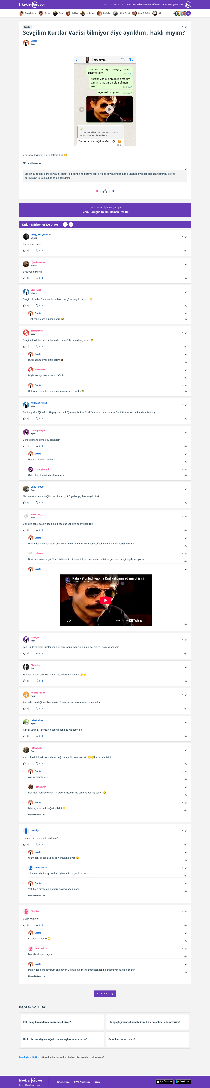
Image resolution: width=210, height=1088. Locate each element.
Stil (159, 13)
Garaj (60, 13)
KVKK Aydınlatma (82, 1082)
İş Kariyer (90, 13)
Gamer (47, 13)
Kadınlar (106, 13)
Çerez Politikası (63, 1082)
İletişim (97, 1082)
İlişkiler (74, 13)
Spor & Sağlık (144, 13)
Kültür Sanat (124, 13)
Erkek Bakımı (30, 13)
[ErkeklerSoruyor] (33, 1080)
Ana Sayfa (24, 1057)
